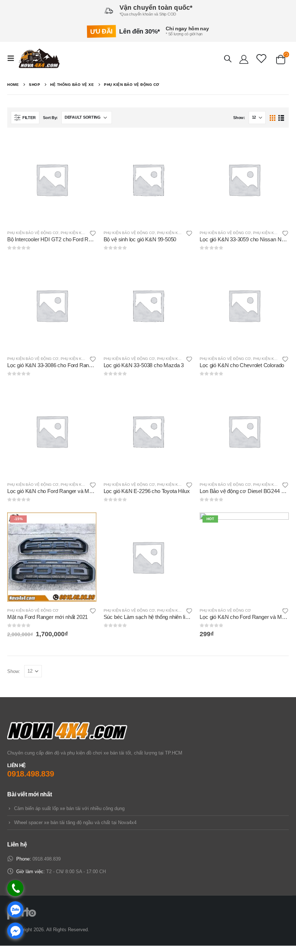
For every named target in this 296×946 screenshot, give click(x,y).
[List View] (281, 117)
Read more (84, 146)
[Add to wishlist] (92, 233)
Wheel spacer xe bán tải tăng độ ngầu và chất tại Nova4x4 (75, 822)
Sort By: (50, 117)
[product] (51, 179)
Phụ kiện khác (75, 233)
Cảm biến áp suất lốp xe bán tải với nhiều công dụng (69, 808)
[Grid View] (272, 117)
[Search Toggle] (228, 58)
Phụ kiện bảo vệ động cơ (32, 233)
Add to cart (84, 524)
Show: (239, 117)
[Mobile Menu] (13, 58)
